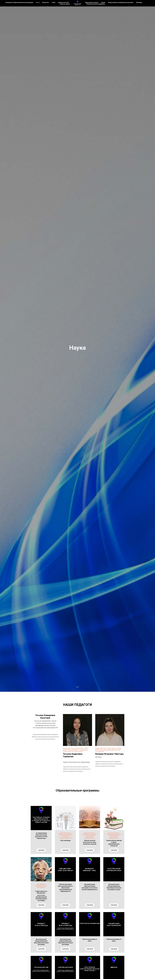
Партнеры (139, 2)
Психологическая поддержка (95, 4)
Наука (38, 2)
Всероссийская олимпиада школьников (120, 2)
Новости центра (65, 4)
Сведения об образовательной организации (19, 2)
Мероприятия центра (91, 2)
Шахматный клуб (63, 2)
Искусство (45, 2)
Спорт (53, 2)
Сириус (103, 2)
